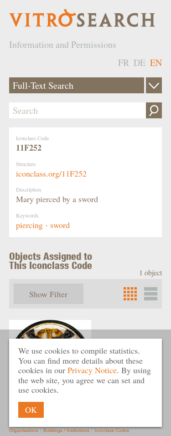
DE (139, 62)
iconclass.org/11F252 (51, 173)
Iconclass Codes (111, 430)
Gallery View (150, 293)
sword (60, 224)
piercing (29, 224)
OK (31, 409)
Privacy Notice (92, 370)
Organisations (23, 430)
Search (154, 110)
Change (154, 85)
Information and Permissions (62, 44)
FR (123, 62)
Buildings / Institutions (66, 430)
